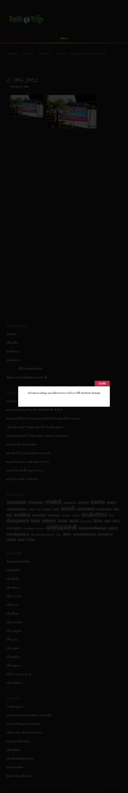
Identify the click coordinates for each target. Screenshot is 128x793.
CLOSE (102, 383)
